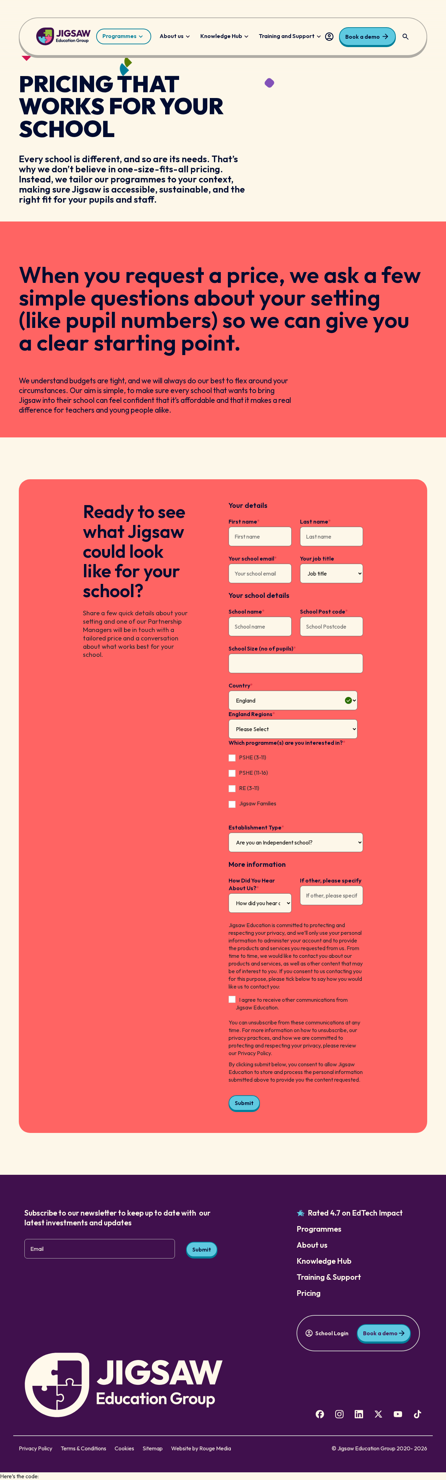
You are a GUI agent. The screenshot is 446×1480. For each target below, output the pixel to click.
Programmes (119, 35)
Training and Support (287, 35)
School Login (329, 36)
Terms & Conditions (83, 1448)
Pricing (309, 1293)
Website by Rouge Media (201, 1448)
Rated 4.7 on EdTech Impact (355, 1213)
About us (172, 35)
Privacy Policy (35, 1448)
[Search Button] (405, 36)
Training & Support (329, 1277)
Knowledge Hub (221, 35)
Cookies (124, 1448)
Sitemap (153, 1448)
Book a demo (362, 36)
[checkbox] (293, 781)
